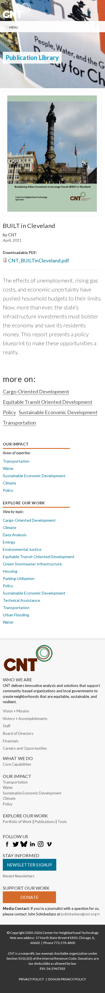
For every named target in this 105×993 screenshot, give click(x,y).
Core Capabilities (17, 764)
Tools (62, 821)
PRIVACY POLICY (31, 979)
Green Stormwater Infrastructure (32, 563)
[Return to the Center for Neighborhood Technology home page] (17, 15)
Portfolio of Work (17, 821)
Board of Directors (18, 733)
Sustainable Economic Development (58, 412)
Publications (45, 821)
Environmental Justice (22, 549)
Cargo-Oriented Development (36, 391)
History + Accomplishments (25, 718)
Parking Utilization (18, 578)
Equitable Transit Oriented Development (47, 402)
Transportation (19, 422)
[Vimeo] (49, 844)
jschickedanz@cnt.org (80, 914)
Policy (9, 412)
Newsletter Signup (29, 864)
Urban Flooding (16, 614)
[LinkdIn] (32, 844)
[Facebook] (7, 844)
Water (8, 468)
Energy (9, 542)
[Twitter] (15, 844)
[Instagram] (40, 844)
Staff (6, 726)
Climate (9, 483)
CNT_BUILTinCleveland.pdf (38, 260)
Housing (10, 571)
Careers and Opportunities (25, 748)
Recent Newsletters (18, 876)
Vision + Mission (16, 711)
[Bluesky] (24, 844)
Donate (29, 897)
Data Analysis (15, 534)
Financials (10, 741)
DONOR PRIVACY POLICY (67, 979)
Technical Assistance (21, 600)
